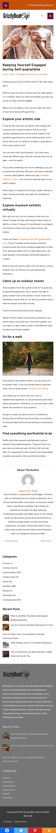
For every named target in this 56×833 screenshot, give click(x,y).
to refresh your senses (38, 388)
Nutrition (7, 586)
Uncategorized (22, 74)
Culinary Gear (9, 577)
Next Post (47, 541)
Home (5, 581)
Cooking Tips (8, 568)
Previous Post (10, 541)
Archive (6, 563)
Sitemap (7, 821)
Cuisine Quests (9, 572)
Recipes (6, 591)
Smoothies (8, 595)
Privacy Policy (20, 821)
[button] (42, 16)
